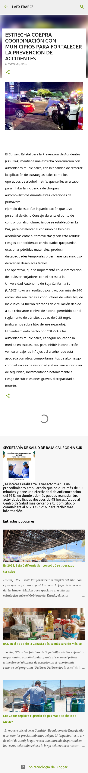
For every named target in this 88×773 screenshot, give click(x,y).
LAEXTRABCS (23, 7)
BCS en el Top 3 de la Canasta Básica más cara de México (42, 643)
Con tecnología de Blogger (46, 767)
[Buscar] (82, 7)
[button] (7, 72)
